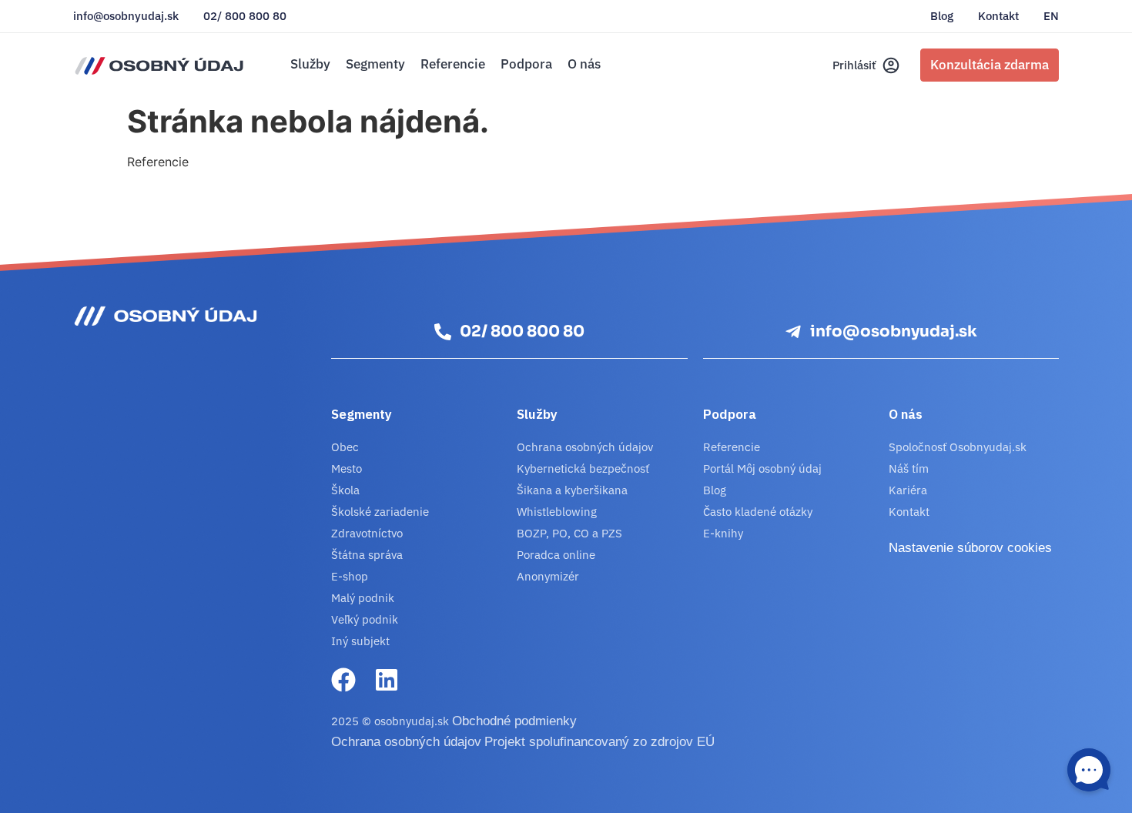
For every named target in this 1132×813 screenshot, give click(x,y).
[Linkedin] (386, 679)
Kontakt (998, 16)
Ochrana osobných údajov (585, 447)
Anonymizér (548, 576)
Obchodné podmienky (514, 721)
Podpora (526, 63)
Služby (310, 63)
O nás (584, 63)
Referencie (452, 63)
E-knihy (723, 533)
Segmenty (375, 63)
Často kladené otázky (757, 511)
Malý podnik (362, 598)
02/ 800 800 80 (244, 16)
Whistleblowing (557, 511)
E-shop (349, 576)
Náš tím (909, 468)
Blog (941, 16)
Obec (345, 447)
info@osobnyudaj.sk (126, 16)
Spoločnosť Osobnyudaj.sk (958, 447)
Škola (345, 490)
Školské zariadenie (380, 511)
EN (1051, 16)
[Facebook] (343, 679)
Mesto (346, 468)
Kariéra (908, 490)
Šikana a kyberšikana (572, 490)
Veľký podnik (364, 619)
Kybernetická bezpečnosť (583, 468)
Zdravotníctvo (367, 533)
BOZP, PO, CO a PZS (569, 533)
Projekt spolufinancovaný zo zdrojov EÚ (599, 741)
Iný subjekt (360, 641)
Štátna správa (367, 554)
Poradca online (556, 554)
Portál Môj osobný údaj (762, 468)
